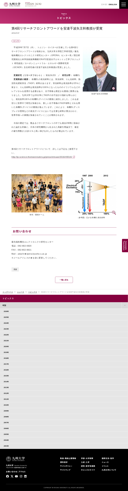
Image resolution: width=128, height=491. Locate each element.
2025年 (6, 317)
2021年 (6, 341)
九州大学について (109, 470)
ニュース (20, 292)
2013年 (6, 387)
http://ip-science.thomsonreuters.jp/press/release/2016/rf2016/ (42, 157)
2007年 (6, 423)
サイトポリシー (66, 466)
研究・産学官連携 (88, 466)
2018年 (6, 358)
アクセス (22, 471)
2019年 (6, 352)
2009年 (6, 411)
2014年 (6, 382)
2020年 (6, 346)
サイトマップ (65, 470)
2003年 (6, 446)
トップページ (7, 292)
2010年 (6, 405)
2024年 (6, 323)
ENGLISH (113, 4)
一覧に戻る (64, 280)
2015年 (6, 376)
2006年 (6, 428)
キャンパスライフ (88, 470)
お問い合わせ (11, 471)
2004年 (6, 440)
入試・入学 (85, 462)
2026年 (6, 311)
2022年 (6, 335)
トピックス (32, 292)
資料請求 (64, 462)
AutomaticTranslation (125, 245)
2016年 (6, 370)
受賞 (15, 269)
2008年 (6, 417)
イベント (105, 466)
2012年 (6, 393)
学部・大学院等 (87, 458)
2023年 (6, 329)
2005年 (6, 434)
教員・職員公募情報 (68, 458)
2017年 (6, 364)
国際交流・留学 (108, 458)
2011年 (6, 399)
